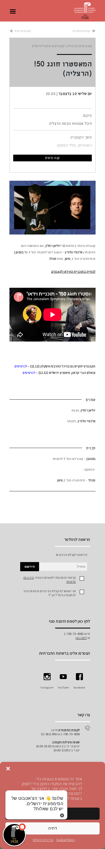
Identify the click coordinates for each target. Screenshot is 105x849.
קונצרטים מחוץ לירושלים (48, 46)
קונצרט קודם (81, 31)
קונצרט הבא (23, 31)
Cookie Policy (65, 840)
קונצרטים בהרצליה (79, 46)
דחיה (52, 828)
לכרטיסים (21, 366)
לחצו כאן (81, 638)
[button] (8, 768)
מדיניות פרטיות (43, 840)
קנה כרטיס (52, 158)
